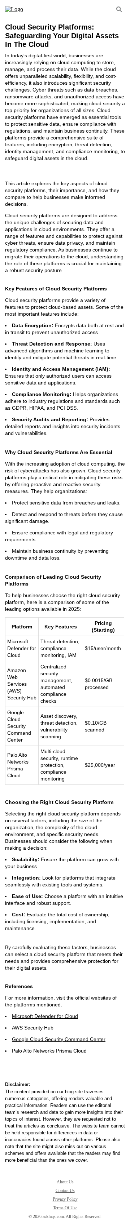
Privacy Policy (65, 1199)
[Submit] (119, 9)
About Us (65, 1181)
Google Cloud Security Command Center (58, 1039)
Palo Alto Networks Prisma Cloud (49, 1051)
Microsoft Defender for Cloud (45, 1016)
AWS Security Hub (32, 1028)
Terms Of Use (65, 1207)
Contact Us (65, 1190)
